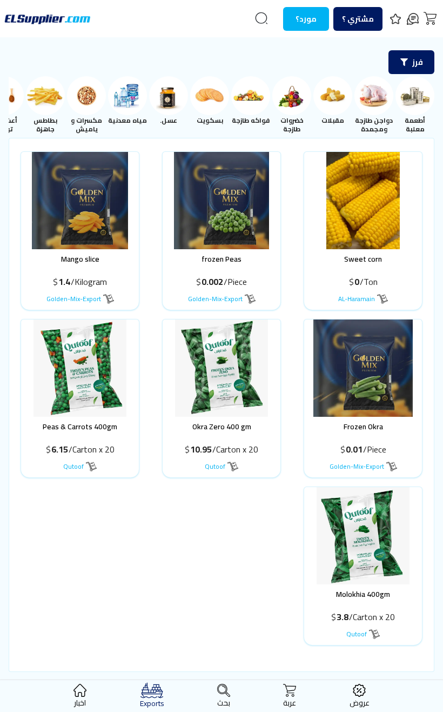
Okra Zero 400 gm (221, 427)
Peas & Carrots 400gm (80, 427)
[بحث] (261, 18)
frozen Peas (221, 259)
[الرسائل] (412, 19)
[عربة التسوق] (430, 18)
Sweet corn (363, 259)
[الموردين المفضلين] (395, 19)
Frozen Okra (363, 427)
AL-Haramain (356, 298)
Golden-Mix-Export (215, 298)
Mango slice (80, 259)
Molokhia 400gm (363, 594)
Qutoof (215, 466)
